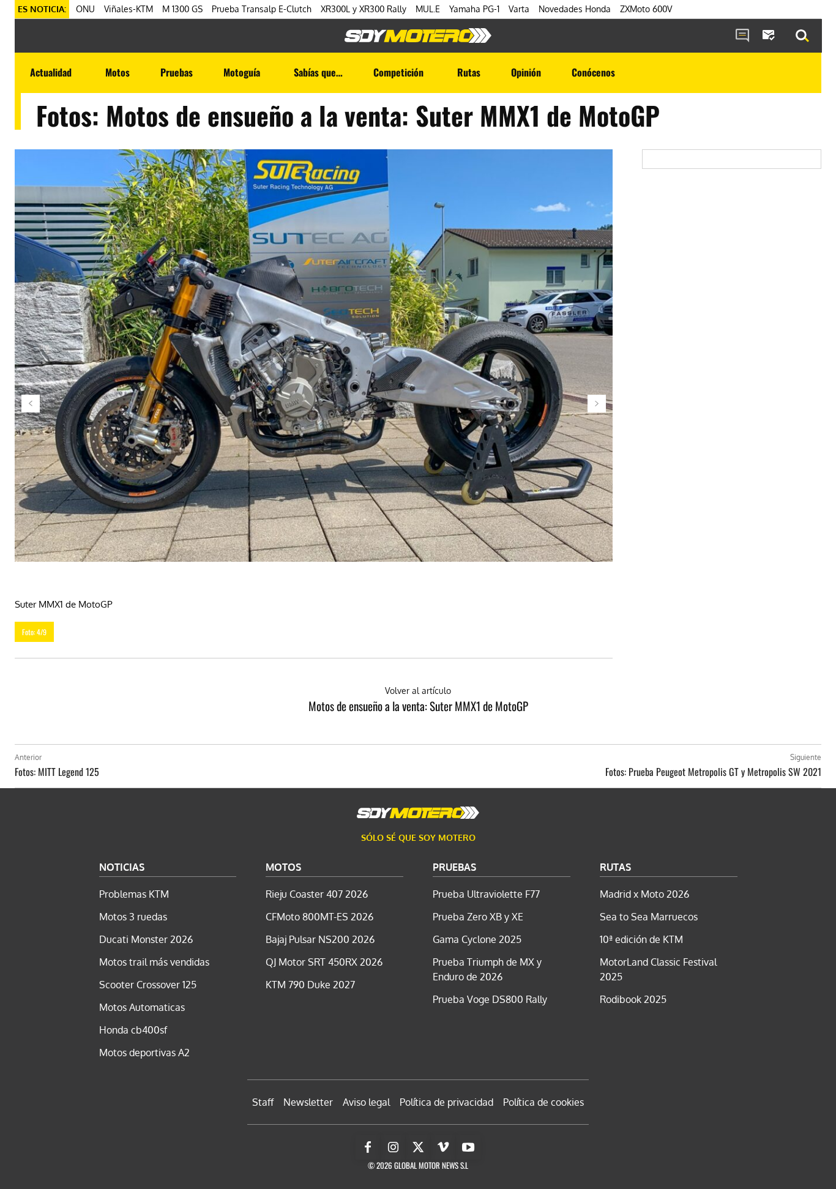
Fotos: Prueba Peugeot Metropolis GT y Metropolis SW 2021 (713, 771)
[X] (418, 1147)
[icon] (742, 36)
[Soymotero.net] (418, 35)
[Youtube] (468, 1147)
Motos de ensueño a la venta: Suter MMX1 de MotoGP (418, 705)
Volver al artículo (418, 690)
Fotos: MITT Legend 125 (57, 771)
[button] (802, 36)
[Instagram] (393, 1147)
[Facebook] (368, 1147)
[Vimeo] (443, 1147)
